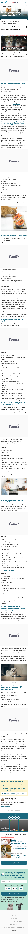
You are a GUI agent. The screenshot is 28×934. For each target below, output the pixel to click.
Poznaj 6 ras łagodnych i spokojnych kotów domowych (18, 842)
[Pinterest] (18, 817)
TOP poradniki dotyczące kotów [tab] (7, 835)
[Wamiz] (16, 2)
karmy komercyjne (5, 756)
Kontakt (14, 919)
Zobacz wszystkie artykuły (14, 863)
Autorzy (14, 916)
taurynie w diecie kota (18, 739)
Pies (9, 888)
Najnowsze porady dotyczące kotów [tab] (20, 835)
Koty (10, 21)
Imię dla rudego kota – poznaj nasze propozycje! (18, 856)
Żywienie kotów (15, 21)
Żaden (20, 888)
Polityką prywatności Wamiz (14, 899)
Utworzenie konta (14, 894)
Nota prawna (14, 925)
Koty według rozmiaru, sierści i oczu (19, 846)
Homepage (4, 21)
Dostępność (14, 931)
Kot (16, 888)
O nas (14, 913)
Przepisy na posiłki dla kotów (9, 23)
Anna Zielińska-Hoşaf (11, 18)
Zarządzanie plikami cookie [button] (14, 928)
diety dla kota (16, 103)
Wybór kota (13, 839)
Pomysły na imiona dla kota (17, 853)
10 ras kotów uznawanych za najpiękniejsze (18, 849)
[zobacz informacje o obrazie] (26, 6)
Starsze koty (19, 407)
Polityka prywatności (14, 922)
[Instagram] (15, 817)
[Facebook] (9, 817)
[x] (12, 817)
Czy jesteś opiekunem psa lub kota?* (14, 885)
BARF (16, 101)
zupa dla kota (6, 439)
